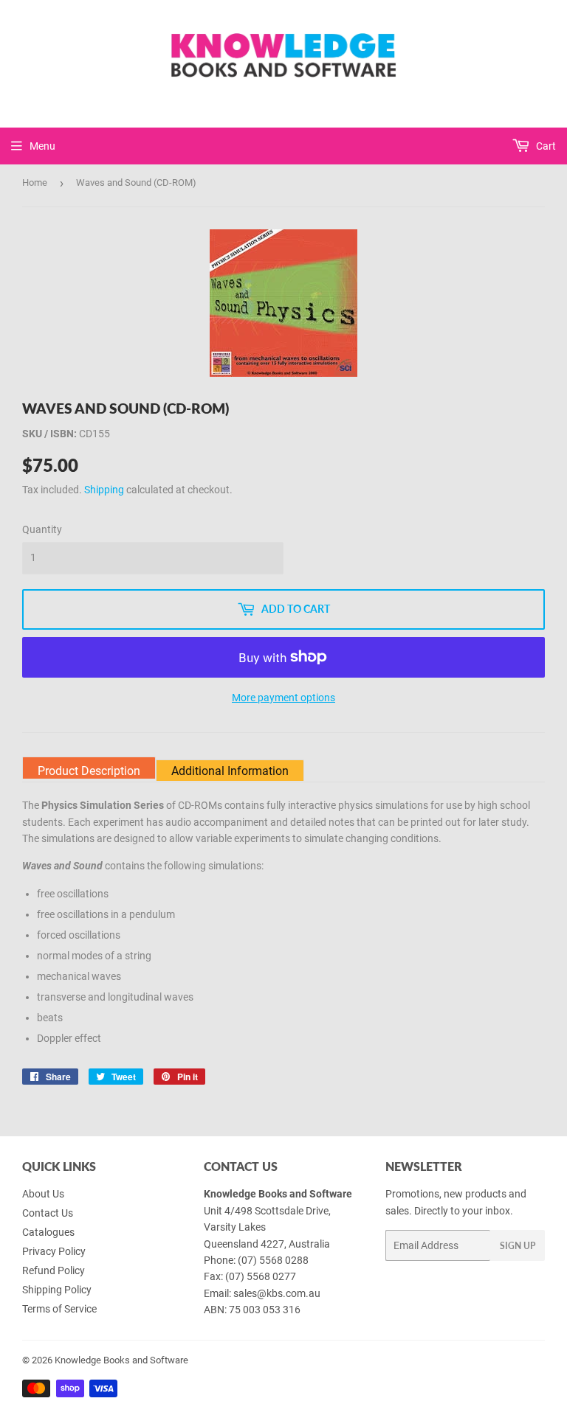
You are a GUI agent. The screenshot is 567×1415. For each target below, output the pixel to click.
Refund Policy (53, 1270)
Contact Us (47, 1213)
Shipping (104, 490)
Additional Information (230, 771)
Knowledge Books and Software (121, 1360)
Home (34, 182)
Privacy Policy (54, 1251)
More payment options (283, 697)
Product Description (89, 771)
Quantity (42, 529)
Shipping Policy (57, 1290)
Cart (545, 146)
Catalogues (48, 1232)
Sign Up (517, 1245)
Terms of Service (59, 1309)
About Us (43, 1194)
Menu (42, 146)
